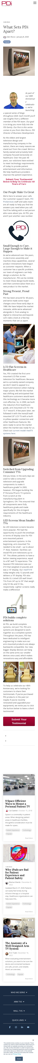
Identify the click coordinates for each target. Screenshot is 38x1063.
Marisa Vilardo (14, 882)
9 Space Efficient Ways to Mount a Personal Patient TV (17, 803)
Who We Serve (18, 992)
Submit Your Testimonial (19, 721)
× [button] (33, 1039)
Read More (29, 838)
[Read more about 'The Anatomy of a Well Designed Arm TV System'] (19, 928)
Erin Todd (13, 953)
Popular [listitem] (9, 834)
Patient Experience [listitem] (12, 830)
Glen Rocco (11, 37)
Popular (7, 42)
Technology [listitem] (27, 830)
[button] (34, 3)
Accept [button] (19, 1059)
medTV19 (27, 569)
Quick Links (18, 1020)
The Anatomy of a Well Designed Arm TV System (17, 945)
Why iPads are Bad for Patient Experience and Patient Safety (16, 874)
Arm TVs (18, 1001)
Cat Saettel (13, 810)
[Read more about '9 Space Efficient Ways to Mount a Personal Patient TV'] (19, 784)
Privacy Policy (17, 1054)
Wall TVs (17, 1011)
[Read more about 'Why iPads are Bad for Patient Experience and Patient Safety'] (19, 853)
